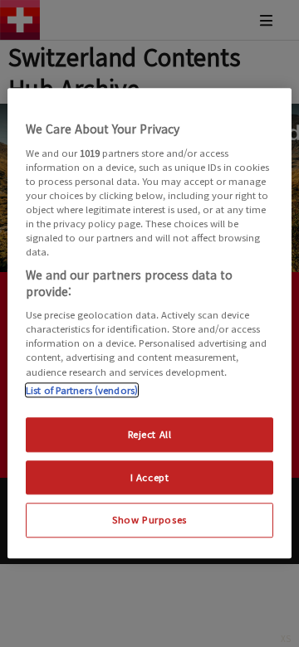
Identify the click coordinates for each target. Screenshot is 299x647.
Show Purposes (149, 520)
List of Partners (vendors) (82, 389)
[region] (149, 323)
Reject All (150, 433)
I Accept (149, 477)
